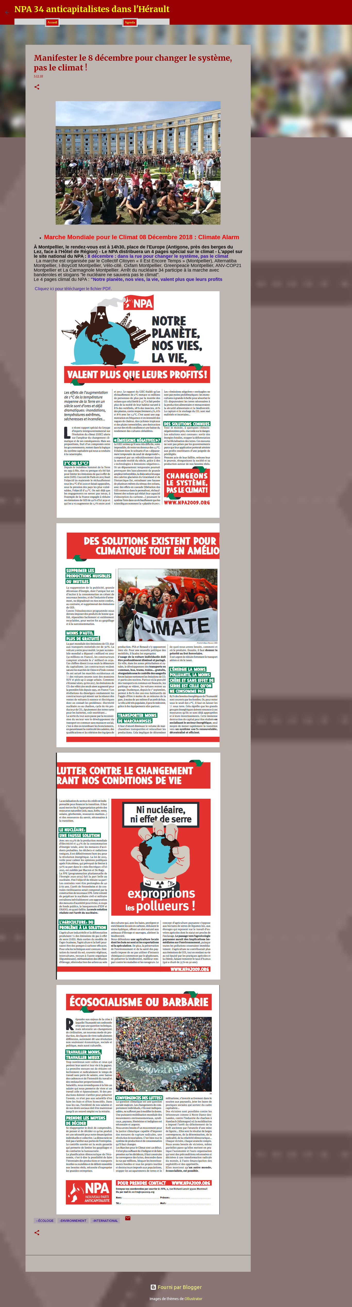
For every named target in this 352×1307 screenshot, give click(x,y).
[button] (37, 87)
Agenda (130, 22)
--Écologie (45, 1220)
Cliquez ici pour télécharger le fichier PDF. (73, 289)
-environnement (73, 1220)
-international (105, 1220)
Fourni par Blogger (179, 1287)
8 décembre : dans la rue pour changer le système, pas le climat (158, 256)
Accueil (52, 22)
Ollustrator (193, 1299)
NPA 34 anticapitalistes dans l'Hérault (92, 9)
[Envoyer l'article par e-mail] (128, 1220)
